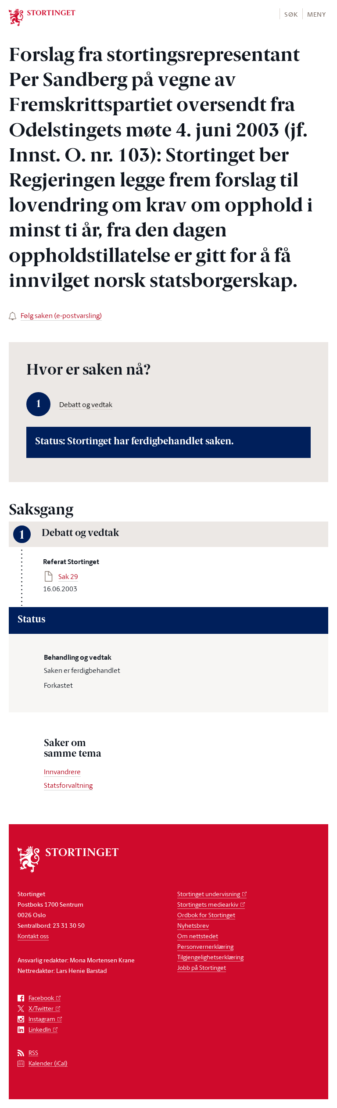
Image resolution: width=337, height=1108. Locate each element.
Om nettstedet (197, 936)
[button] (291, 13)
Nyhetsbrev (193, 925)
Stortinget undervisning (208, 894)
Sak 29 (68, 576)
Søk (291, 14)
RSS (33, 1053)
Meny (316, 14)
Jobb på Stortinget (201, 967)
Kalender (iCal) (48, 1063)
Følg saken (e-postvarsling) (61, 315)
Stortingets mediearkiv (207, 904)
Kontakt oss (33, 936)
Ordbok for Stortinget (206, 915)
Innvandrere (62, 771)
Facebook (41, 998)
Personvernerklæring (205, 946)
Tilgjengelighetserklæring (210, 957)
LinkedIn (40, 1029)
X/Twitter (41, 1008)
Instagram (42, 1019)
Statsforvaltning (68, 785)
